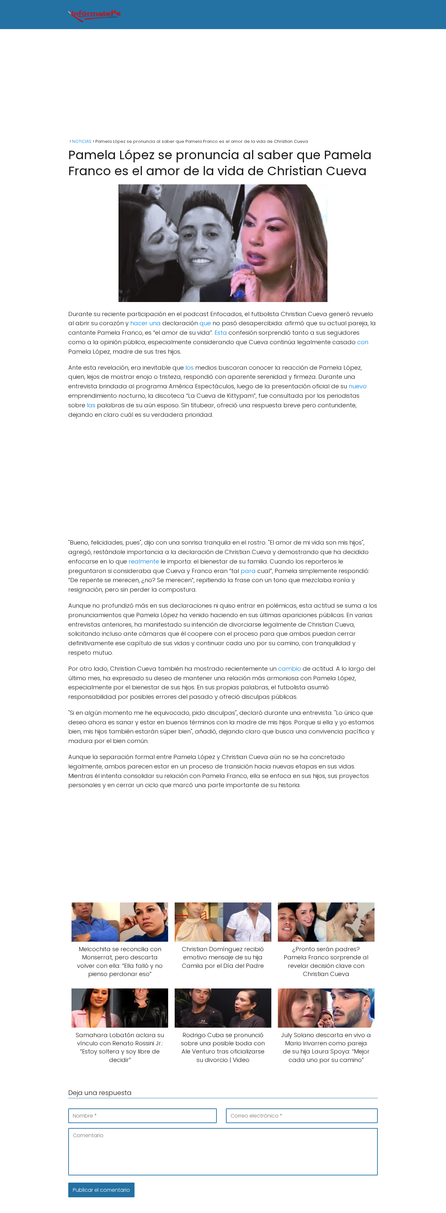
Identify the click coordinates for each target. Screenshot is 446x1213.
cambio (289, 669)
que (205, 323)
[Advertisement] (223, 84)
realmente (144, 561)
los (189, 367)
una (155, 323)
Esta (221, 333)
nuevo (358, 386)
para (248, 571)
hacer (139, 323)
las (91, 405)
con (362, 342)
